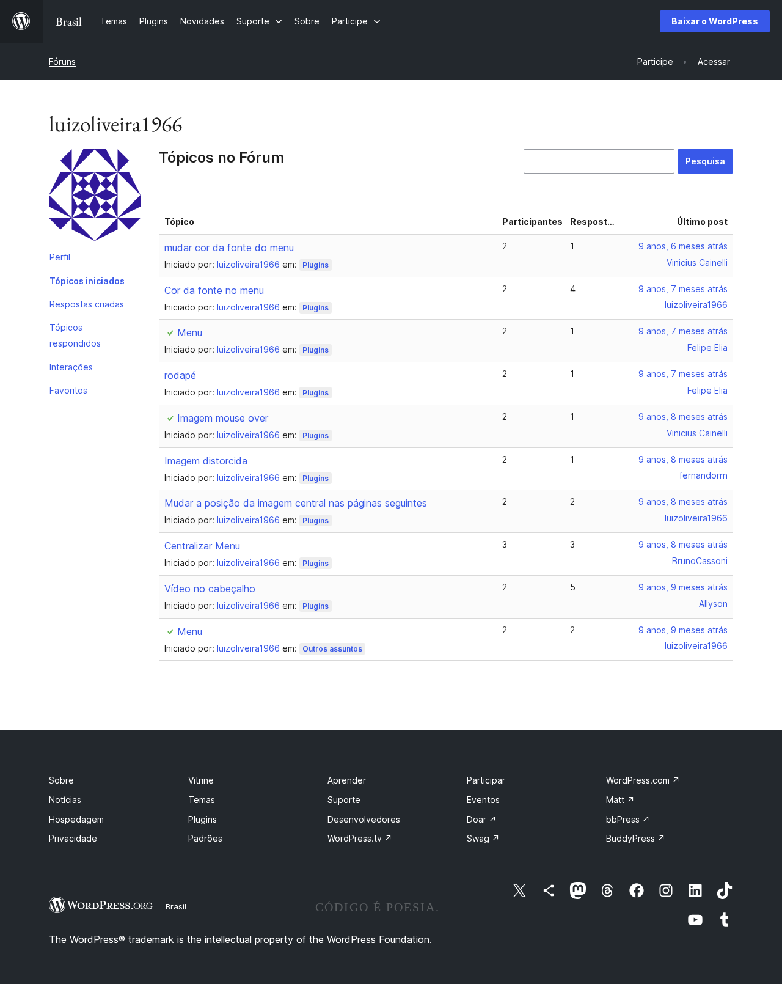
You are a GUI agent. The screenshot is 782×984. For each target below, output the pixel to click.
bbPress (628, 819)
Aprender (346, 780)
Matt (620, 800)
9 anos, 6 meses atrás (683, 246)
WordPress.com (643, 780)
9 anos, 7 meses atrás (683, 289)
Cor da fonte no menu (214, 290)
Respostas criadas (86, 304)
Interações (71, 367)
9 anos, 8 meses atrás (683, 416)
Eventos (483, 800)
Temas (201, 800)
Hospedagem (76, 819)
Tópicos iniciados (87, 281)
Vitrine (201, 780)
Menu (189, 332)
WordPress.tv (359, 838)
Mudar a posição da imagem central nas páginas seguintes (295, 503)
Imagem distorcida (205, 461)
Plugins (315, 265)
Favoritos (68, 390)
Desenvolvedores (363, 819)
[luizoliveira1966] (95, 197)
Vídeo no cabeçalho (209, 588)
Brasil (176, 906)
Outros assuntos (332, 648)
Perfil (59, 257)
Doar (482, 819)
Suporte (343, 800)
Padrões (205, 838)
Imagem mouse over (222, 418)
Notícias (65, 800)
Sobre (61, 780)
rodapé (180, 375)
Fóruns (62, 61)
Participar (486, 780)
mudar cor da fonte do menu (229, 247)
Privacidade (73, 838)
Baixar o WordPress (714, 21)
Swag (483, 838)
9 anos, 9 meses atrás (683, 587)
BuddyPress (635, 838)
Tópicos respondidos (75, 335)
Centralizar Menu (202, 546)
